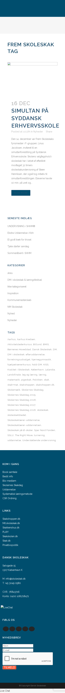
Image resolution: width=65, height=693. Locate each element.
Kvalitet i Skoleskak (19, 369)
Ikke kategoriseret (17, 286)
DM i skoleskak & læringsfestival (25, 280)
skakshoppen (27, 385)
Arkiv (10, 273)
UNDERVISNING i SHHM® (21, 226)
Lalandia (50, 369)
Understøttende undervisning (39, 440)
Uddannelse (9, 489)
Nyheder (38, 131)
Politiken (38, 379)
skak (46, 379)
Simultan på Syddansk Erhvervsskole (35, 118)
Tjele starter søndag (18, 246)
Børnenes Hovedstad (19, 349)
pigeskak (26, 379)
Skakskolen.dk (10, 536)
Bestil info (7, 476)
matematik (14, 379)
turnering (39, 435)
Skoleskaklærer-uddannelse (24, 420)
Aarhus (12, 339)
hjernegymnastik (41, 359)
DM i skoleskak (16, 354)
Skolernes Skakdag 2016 (22, 400)
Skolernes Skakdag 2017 (21, 405)
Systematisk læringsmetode (17, 494)
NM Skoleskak (15, 306)
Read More (21, 193)
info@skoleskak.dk (16, 578)
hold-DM (37, 364)
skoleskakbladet (17, 415)
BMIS (46, 344)
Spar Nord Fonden (44, 430)
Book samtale (9, 472)
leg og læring (30, 374)
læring (42, 374)
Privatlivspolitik (10, 545)
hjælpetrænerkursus (19, 364)
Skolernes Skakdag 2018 (22, 410)
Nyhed (11, 313)
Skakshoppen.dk (11, 518)
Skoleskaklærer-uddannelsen (24, 425)
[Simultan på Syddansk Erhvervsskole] (33, 79)
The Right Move (24, 435)
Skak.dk (6, 540)
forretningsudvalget (19, 359)
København (37, 369)
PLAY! (5, 532)
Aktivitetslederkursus (20, 344)
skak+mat (13, 385)
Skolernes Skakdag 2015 (22, 395)
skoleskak (42, 410)
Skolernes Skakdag (33, 390)
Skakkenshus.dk (10, 527)
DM (55, 349)
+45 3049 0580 (13, 583)
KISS (45, 364)
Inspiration (13, 293)
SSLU (11, 435)
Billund (37, 344)
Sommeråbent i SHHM (19, 253)
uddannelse (14, 440)
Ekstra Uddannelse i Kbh (21, 233)
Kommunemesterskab (19, 300)
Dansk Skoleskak (42, 349)
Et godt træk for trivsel (19, 239)
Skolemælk (14, 390)
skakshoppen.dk (45, 385)
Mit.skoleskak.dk (11, 523)
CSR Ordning (9, 498)
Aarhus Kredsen (26, 339)
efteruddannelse (35, 354)
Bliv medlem (9, 480)
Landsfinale (14, 374)
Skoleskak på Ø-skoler (20, 430)
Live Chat (5, 690)
